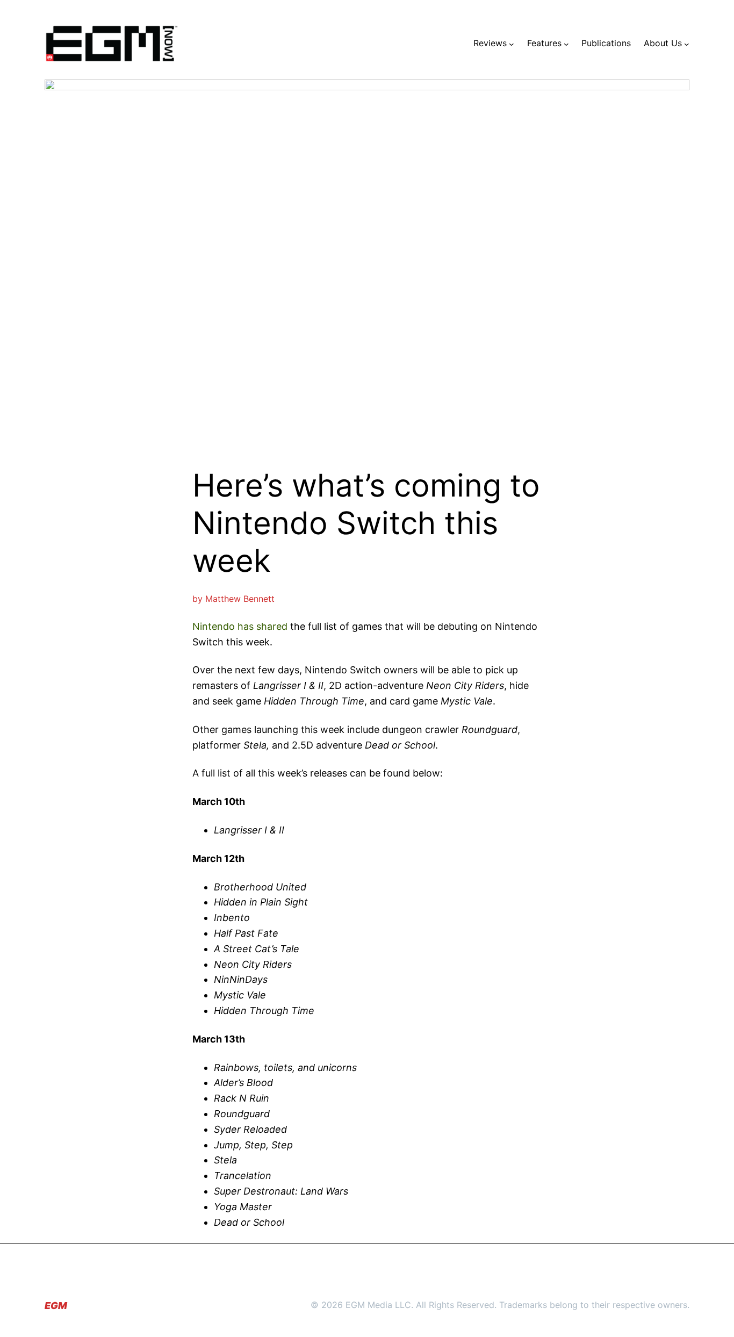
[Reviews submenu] (511, 43)
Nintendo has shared (239, 626)
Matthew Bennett (240, 598)
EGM (56, 1305)
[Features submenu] (566, 43)
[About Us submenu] (686, 43)
